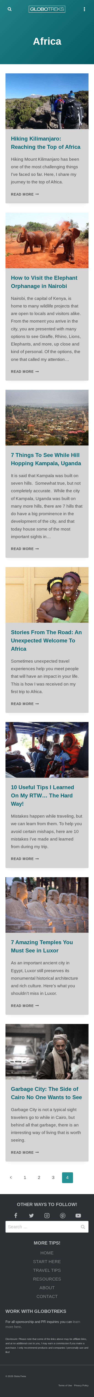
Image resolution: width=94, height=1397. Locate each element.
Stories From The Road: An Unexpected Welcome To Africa (46, 640)
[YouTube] (78, 1215)
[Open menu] (84, 9)
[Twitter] (31, 1215)
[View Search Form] (9, 9)
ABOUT (47, 1287)
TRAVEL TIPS (47, 1270)
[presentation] (47, 101)
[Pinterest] (62, 1215)
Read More (25, 194)
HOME (47, 1252)
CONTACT (47, 1296)
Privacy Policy (81, 1385)
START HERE (47, 1261)
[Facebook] (15, 1215)
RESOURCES (47, 1279)
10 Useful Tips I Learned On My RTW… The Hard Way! (42, 795)
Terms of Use (65, 1385)
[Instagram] (47, 1215)
